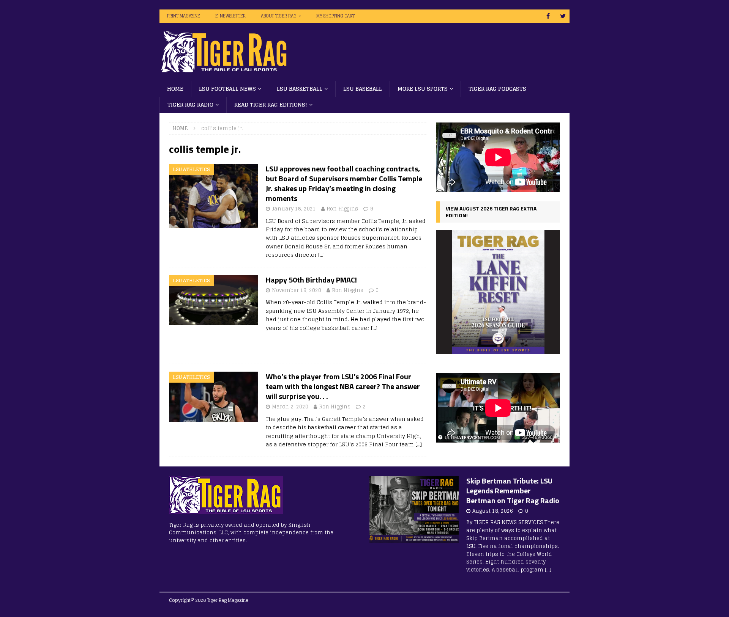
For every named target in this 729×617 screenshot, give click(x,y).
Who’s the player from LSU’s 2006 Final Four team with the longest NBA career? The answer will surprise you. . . (343, 386)
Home (175, 88)
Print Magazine (183, 16)
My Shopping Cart (335, 16)
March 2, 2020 (290, 406)
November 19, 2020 (296, 290)
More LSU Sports (423, 88)
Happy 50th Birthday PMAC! (311, 280)
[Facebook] (548, 16)
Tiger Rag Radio (190, 104)
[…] (321, 254)
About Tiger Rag (279, 16)
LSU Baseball (362, 88)
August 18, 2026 (492, 511)
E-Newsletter (230, 16)
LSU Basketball (299, 88)
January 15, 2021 (294, 208)
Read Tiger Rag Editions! (270, 104)
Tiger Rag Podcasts (497, 88)
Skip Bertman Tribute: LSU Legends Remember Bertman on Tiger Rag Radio (512, 490)
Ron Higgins (342, 208)
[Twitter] (563, 16)
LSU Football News (227, 88)
